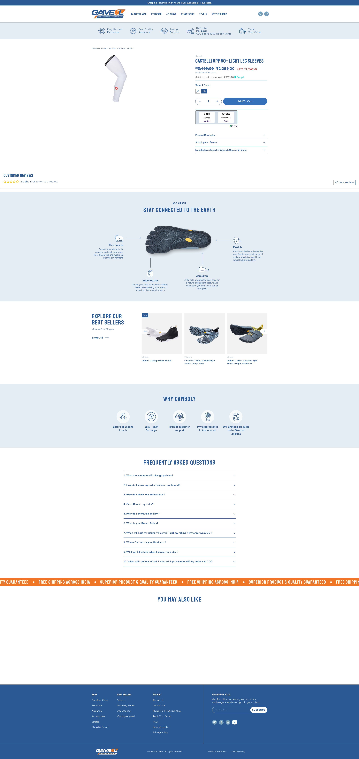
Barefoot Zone (139, 13)
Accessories (188, 13)
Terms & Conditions (216, 751)
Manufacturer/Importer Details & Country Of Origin (221, 150)
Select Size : (202, 85)
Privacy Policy (160, 732)
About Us (158, 700)
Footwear (156, 13)
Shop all (97, 337)
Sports (203, 13)
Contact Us (159, 705)
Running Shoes (126, 705)
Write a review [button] (344, 182)
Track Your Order (162, 716)
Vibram (121, 700)
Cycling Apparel (126, 716)
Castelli (198, 56)
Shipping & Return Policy (167, 711)
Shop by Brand (219, 13)
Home (95, 48)
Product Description (205, 135)
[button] (145, 331)
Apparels (171, 13)
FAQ (155, 721)
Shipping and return (206, 142)
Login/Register (161, 727)
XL (204, 91)
